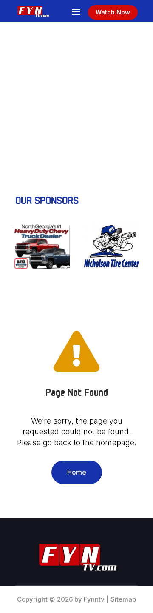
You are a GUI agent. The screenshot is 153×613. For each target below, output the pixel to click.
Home (76, 472)
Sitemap (123, 599)
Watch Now (113, 12)
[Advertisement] (76, 103)
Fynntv (94, 599)
